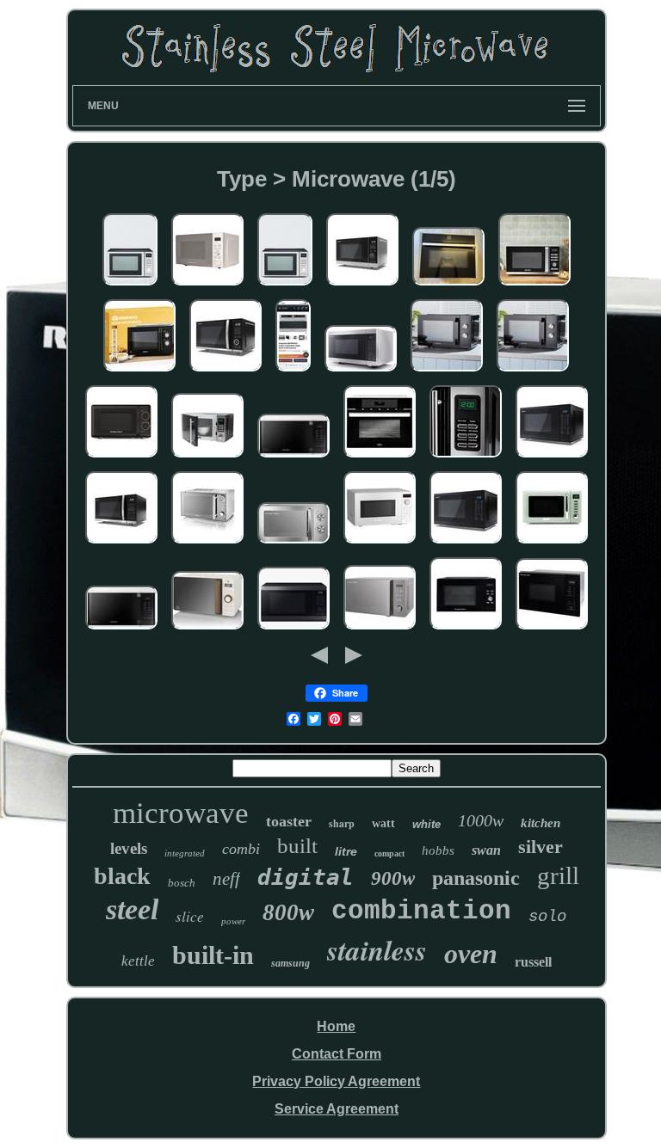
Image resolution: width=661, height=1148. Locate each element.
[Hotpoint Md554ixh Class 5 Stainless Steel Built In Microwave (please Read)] (293, 372)
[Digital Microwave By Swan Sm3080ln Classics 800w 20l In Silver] (207, 544)
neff (226, 879)
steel (132, 909)
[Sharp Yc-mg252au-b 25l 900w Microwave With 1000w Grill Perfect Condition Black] (551, 458)
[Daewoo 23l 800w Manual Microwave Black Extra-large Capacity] (139, 372)
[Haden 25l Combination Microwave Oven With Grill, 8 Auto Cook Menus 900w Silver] (534, 286)
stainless (377, 950)
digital (305, 877)
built (297, 845)
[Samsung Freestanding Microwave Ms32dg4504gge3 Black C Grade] (293, 630)
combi (241, 848)
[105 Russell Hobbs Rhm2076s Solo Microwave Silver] (379, 630)
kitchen (540, 823)
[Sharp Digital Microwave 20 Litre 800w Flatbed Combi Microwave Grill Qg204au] (225, 372)
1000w (480, 820)
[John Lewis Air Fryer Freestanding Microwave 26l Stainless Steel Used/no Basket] (130, 286)
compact (389, 853)
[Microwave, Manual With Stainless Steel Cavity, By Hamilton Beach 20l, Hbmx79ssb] (121, 458)
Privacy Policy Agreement (336, 1081)
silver (540, 846)
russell (533, 962)
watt (383, 823)
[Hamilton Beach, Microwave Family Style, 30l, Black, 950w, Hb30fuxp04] (465, 630)
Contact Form (336, 1054)
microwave (181, 813)
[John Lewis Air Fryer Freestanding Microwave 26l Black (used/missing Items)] (285, 286)
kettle (138, 961)
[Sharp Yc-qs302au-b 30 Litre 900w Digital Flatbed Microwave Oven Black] (121, 544)
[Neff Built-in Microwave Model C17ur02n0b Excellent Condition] (448, 286)
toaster (289, 821)
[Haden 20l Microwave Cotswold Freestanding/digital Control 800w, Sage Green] (551, 544)
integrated (184, 853)
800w (288, 912)
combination (421, 911)
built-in (213, 955)
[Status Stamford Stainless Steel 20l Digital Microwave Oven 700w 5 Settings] (465, 458)
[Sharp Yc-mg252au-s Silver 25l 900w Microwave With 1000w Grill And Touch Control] (360, 372)
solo (547, 916)
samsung (290, 963)
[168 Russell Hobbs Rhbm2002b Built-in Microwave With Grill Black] (551, 630)
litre (346, 851)
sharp (342, 823)
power (233, 921)
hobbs (438, 850)
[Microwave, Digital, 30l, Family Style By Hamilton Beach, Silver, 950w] (207, 286)
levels (128, 848)
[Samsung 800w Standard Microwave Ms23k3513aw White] (293, 458)
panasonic (476, 878)
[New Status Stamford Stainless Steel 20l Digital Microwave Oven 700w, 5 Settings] (207, 458)
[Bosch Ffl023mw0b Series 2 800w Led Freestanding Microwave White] (379, 544)
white (426, 824)
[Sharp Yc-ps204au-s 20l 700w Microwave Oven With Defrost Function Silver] (362, 286)
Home (336, 1026)
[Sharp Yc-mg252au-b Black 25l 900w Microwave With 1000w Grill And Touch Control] (465, 544)
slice (190, 916)
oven (470, 953)
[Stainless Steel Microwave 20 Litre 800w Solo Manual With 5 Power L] (293, 544)
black (122, 876)
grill (558, 875)
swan (486, 850)
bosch (181, 882)
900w (393, 878)
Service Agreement (336, 1109)
